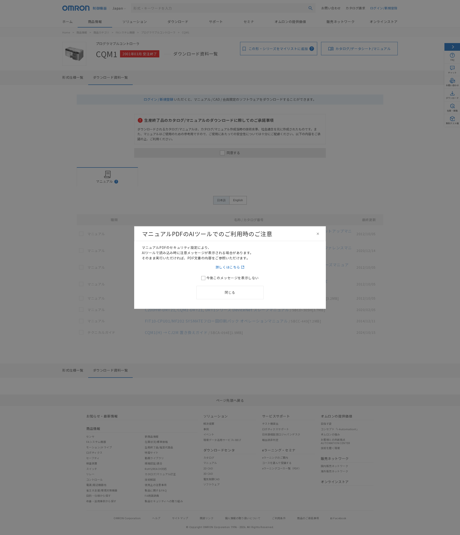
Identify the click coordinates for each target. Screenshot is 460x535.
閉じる (230, 292)
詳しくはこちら (228, 266)
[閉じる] (318, 234)
